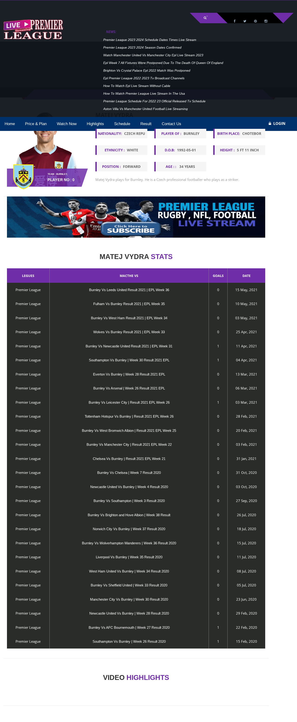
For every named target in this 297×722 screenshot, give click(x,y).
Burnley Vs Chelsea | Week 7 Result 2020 (129, 473)
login (279, 123)
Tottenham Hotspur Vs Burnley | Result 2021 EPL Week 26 (129, 416)
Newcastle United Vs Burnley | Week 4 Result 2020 (129, 487)
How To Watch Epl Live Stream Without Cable (136, 85)
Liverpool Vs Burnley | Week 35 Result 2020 (129, 557)
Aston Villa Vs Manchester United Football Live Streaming (145, 108)
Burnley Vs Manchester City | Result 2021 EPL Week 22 (129, 444)
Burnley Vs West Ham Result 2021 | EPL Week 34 (129, 318)
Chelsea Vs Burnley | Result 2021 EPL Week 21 (129, 459)
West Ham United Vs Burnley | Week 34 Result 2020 (129, 571)
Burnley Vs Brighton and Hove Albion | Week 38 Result (129, 515)
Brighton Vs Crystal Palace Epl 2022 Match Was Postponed (146, 70)
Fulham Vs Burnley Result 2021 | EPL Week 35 (129, 304)
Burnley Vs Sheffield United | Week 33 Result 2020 (129, 585)
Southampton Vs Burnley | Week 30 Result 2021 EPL (129, 360)
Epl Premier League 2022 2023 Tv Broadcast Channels (143, 78)
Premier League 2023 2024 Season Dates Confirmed (142, 47)
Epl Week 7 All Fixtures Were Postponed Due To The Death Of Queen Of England (163, 62)
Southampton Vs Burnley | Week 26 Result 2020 (129, 641)
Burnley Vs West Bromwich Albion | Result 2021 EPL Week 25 (129, 431)
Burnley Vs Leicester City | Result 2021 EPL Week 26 (129, 402)
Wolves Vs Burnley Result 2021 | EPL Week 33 (129, 332)
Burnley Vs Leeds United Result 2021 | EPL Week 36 (129, 290)
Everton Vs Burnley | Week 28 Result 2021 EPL (129, 374)
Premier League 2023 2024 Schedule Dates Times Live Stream (149, 39)
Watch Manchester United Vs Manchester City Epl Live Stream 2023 (153, 55)
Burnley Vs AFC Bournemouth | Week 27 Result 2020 (129, 627)
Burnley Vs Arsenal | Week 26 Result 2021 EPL (129, 388)
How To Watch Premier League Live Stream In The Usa (144, 93)
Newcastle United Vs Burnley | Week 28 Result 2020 (129, 613)
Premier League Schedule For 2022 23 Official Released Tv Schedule (154, 101)
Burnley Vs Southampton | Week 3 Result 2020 (129, 501)
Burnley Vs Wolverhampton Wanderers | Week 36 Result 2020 (129, 543)
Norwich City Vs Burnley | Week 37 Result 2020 (129, 529)
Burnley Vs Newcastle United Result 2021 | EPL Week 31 (129, 346)
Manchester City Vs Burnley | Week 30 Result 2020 (129, 599)
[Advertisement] (58, 6)
